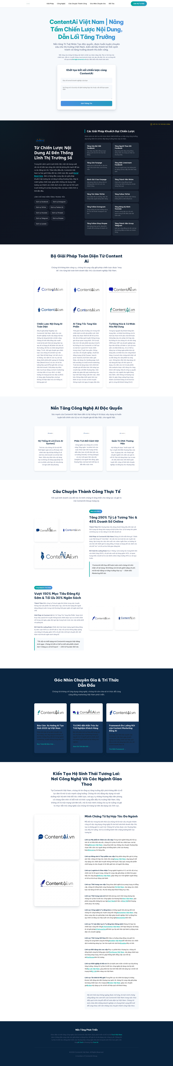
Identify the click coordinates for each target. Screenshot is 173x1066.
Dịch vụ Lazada (41, 224)
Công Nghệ (61, 3)
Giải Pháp (50, 3)
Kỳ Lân (94, 971)
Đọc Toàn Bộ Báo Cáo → (46, 744)
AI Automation (100, 929)
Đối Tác (111, 3)
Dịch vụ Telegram (42, 218)
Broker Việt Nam (114, 983)
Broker (89, 985)
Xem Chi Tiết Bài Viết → (81, 746)
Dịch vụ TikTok (41, 207)
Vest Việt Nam (127, 898)
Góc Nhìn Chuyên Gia (98, 3)
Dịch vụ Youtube (41, 213)
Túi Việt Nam (119, 887)
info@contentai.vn (79, 59)
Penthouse (90, 957)
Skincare (91, 850)
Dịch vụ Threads (57, 213)
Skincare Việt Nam (95, 845)
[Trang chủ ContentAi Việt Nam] (28, 4)
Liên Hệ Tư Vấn (138, 3)
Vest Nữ (125, 901)
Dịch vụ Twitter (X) (57, 207)
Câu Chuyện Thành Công (77, 3)
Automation (121, 918)
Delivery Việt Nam (103, 876)
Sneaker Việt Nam (115, 941)
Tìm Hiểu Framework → (117, 749)
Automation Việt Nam (125, 912)
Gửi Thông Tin (86, 103)
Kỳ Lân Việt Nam (93, 969)
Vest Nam (111, 901)
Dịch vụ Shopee (58, 218)
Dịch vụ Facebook (42, 202)
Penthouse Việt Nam (116, 952)
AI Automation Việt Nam (111, 927)
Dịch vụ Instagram (59, 202)
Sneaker (123, 943)
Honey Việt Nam (120, 859)
